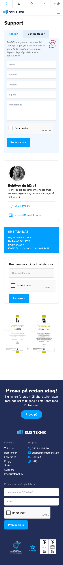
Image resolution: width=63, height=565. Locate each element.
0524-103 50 (22, 205)
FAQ (34, 461)
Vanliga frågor (36, 33)
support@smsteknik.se (28, 215)
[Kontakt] (19, 4)
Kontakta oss (18, 142)
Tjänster (9, 448)
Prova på (31, 414)
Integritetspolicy (13, 473)
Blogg (7, 461)
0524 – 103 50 (40, 448)
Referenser (10, 452)
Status (8, 465)
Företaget (10, 456)
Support (9, 469)
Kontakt (13, 33)
